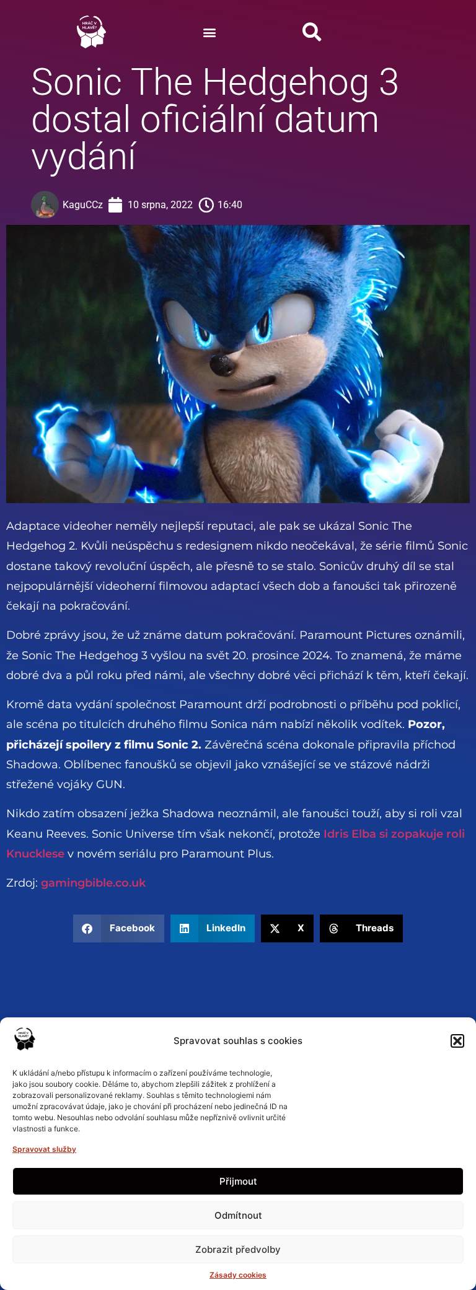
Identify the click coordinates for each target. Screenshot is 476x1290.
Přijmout (238, 1181)
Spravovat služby (44, 1149)
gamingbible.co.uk (93, 883)
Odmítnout (238, 1215)
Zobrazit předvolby (238, 1249)
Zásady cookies (238, 1274)
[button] (457, 1041)
